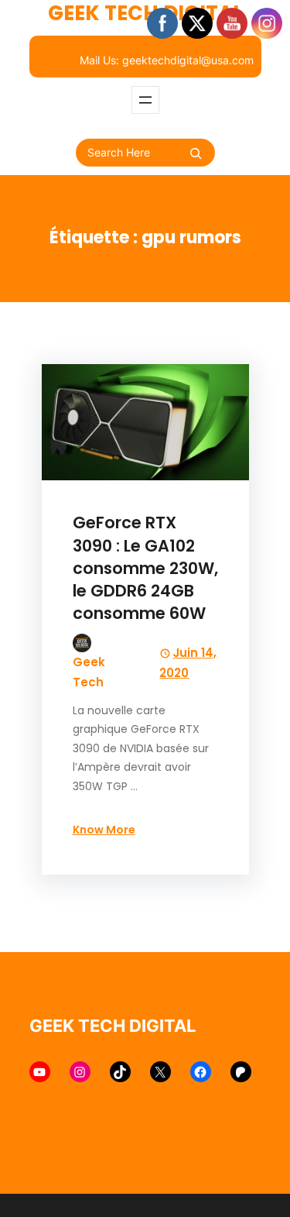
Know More (104, 829)
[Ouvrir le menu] (145, 100)
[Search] (195, 153)
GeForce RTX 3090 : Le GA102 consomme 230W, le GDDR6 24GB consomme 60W (145, 567)
